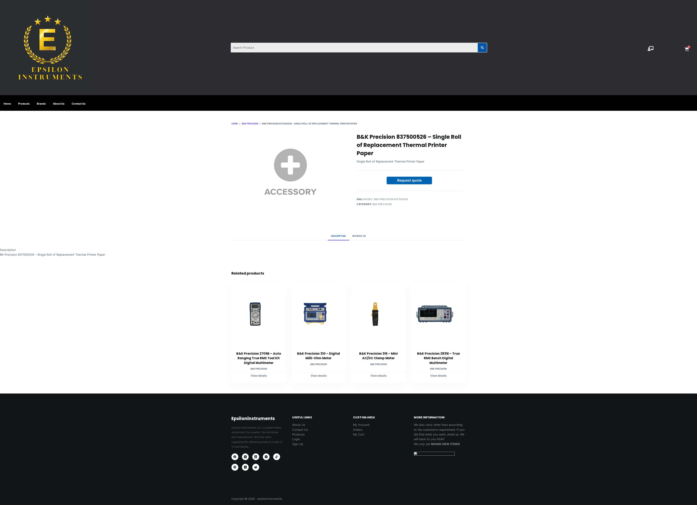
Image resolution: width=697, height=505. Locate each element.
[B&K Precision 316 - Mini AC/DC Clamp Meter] (378, 314)
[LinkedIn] (255, 456)
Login (296, 439)
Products (24, 103)
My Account (361, 425)
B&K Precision (382, 204)
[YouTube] (245, 467)
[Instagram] (266, 456)
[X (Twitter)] (245, 456)
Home (7, 103)
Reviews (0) (359, 236)
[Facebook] (234, 456)
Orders (357, 429)
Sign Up (297, 444)
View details (259, 375)
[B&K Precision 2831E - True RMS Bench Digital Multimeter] (438, 314)
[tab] (338, 236)
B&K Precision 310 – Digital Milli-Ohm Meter (318, 355)
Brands (41, 103)
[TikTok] (276, 456)
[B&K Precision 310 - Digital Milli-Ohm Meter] (318, 314)
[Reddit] (255, 467)
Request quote (409, 180)
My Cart (358, 434)
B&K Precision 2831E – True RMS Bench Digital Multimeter (438, 358)
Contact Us (78, 103)
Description (338, 236)
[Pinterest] (234, 467)
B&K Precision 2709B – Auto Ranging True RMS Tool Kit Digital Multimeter (258, 358)
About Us (58, 103)
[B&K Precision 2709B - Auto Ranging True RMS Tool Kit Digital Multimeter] (258, 314)
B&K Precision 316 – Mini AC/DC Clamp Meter (378, 355)
